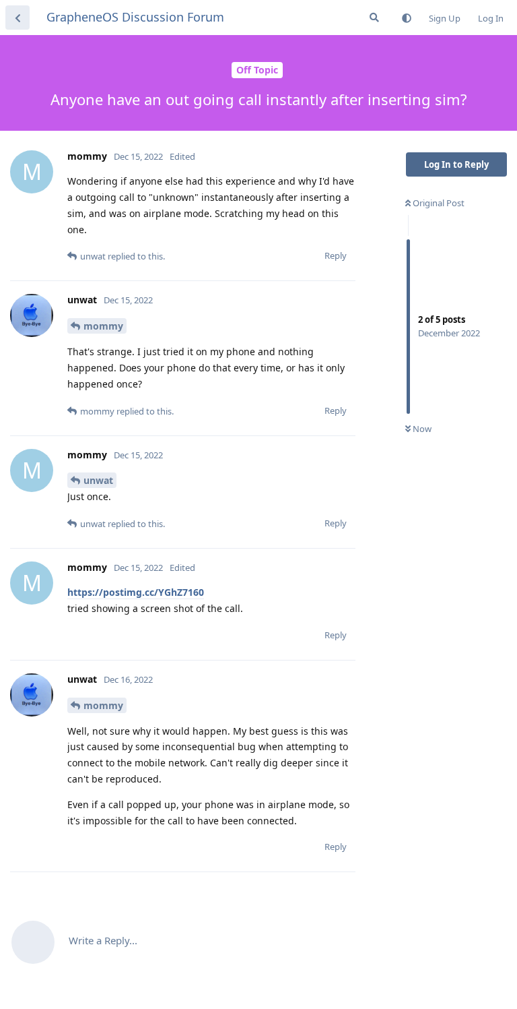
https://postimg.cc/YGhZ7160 (135, 592)
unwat (98, 480)
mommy (103, 325)
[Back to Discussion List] (17, 17)
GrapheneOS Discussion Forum (135, 17)
